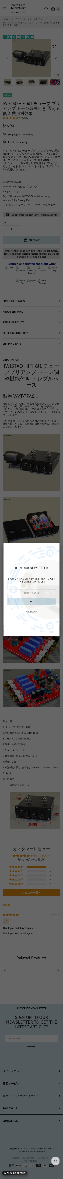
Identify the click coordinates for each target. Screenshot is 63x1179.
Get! (31, 601)
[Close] (54, 548)
